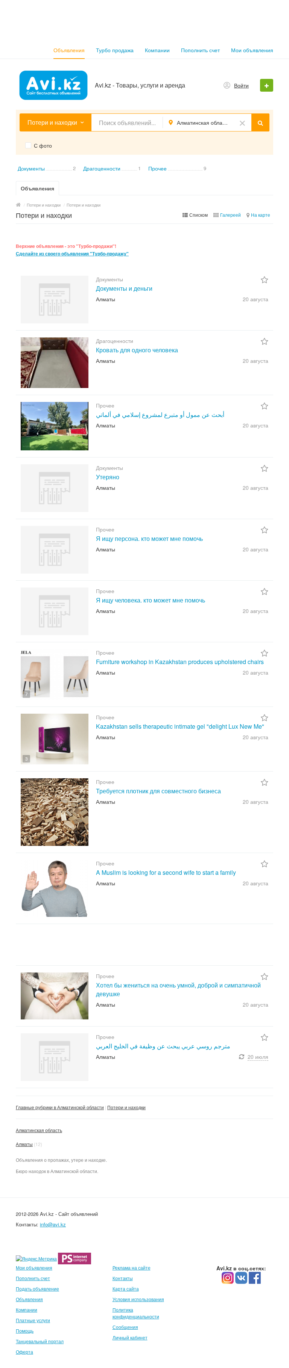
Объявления (69, 50)
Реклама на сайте (132, 1267)
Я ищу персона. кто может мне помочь (149, 538)
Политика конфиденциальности (136, 1313)
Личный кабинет (130, 1337)
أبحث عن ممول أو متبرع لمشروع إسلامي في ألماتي (160, 414)
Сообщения (125, 1327)
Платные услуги (33, 1320)
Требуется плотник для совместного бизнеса (158, 791)
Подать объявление (37, 1288)
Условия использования (138, 1299)
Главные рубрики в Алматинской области (60, 1107)
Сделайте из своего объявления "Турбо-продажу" (72, 254)
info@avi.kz (53, 1224)
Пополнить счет (200, 50)
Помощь (24, 1330)
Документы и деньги (124, 288)
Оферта (24, 1351)
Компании (157, 50)
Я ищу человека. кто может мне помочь (150, 600)
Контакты (123, 1278)
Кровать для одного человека (137, 350)
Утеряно (107, 477)
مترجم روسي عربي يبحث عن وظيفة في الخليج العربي (163, 1046)
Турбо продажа (115, 50)
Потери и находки (126, 1107)
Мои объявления (252, 50)
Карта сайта (126, 1288)
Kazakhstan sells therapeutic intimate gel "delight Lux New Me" (180, 726)
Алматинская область (39, 1130)
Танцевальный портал (40, 1341)
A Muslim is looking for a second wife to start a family (166, 872)
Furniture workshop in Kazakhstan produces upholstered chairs (180, 661)
